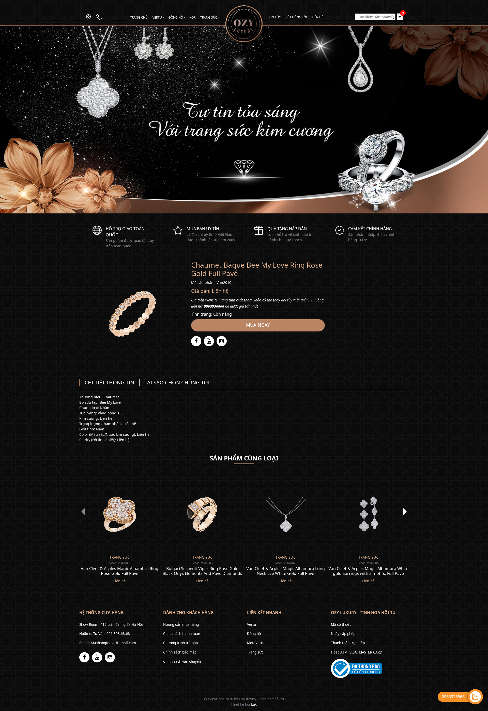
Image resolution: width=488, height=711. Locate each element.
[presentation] (83, 511)
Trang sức (209, 17)
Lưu (254, 704)
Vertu (157, 17)
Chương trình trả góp (180, 642)
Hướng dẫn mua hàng (181, 624)
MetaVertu (255, 642)
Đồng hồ (176, 17)
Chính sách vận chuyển (182, 661)
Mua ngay (258, 325)
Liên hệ (317, 17)
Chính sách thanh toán (181, 633)
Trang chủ (139, 17)
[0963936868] (99, 17)
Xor (192, 17)
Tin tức (275, 17)
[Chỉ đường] (88, 17)
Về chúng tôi (296, 17)
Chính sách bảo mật (179, 652)
